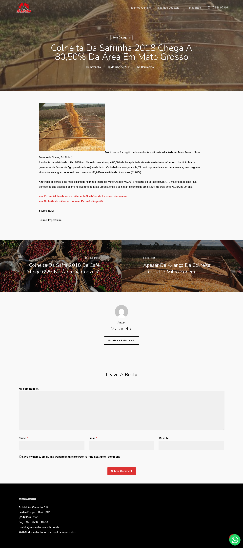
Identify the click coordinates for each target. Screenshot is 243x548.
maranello (95, 67)
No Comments (145, 67)
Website (164, 438)
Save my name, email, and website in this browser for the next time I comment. (71, 456)
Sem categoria (121, 37)
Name (23, 438)
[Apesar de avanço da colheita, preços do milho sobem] (182, 266)
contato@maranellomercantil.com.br (39, 527)
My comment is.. (29, 388)
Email (93, 438)
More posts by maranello (121, 340)
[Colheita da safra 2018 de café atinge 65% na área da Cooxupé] (61, 266)
